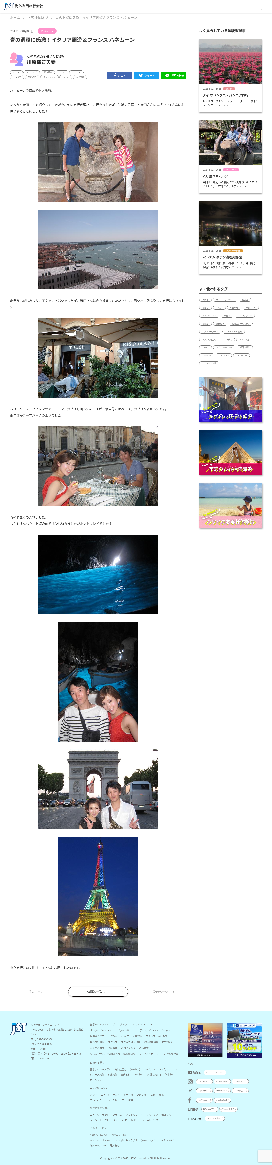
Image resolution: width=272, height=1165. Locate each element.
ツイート (149, 75)
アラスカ (128, 1094)
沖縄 (130, 1100)
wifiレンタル (168, 1140)
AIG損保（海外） (99, 1135)
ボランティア (97, 1080)
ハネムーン (149, 1069)
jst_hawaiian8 (221, 1081)
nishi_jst (239, 1081)
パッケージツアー (126, 1030)
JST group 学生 (209, 1109)
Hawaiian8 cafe (221, 1100)
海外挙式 (135, 1069)
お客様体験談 (151, 1042)
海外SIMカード (98, 1145)
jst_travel (203, 1081)
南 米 (133, 1120)
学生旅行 (170, 1074)
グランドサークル (99, 1120)
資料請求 (144, 1048)
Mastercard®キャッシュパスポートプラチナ (114, 1140)
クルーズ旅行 (97, 1074)
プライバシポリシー (149, 1054)
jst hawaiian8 (221, 1090)
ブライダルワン (121, 1024)
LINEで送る (177, 75)
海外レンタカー (149, 1140)
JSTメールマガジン (214, 1118)
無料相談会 (129, 1054)
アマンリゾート (134, 1114)
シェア (122, 75)
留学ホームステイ (99, 1024)
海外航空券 (121, 1069)
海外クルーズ (168, 1114)
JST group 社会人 (227, 1109)
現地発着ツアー (98, 1036)
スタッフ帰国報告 (130, 1042)
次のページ (160, 991)
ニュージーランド (110, 1094)
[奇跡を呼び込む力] (205, 1040)
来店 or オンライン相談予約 (105, 1054)
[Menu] (264, 5)
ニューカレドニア (114, 1100)
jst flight (203, 1090)
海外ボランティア (119, 1036)
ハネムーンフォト (168, 1069)
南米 (161, 1094)
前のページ (35, 991)
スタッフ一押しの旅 (156, 1036)
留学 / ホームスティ (100, 1069)
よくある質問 (97, 1048)
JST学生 (239, 1090)
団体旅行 (137, 1036)
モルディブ (96, 1100)
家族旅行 (112, 1074)
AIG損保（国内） (121, 1135)
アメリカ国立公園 (146, 1094)
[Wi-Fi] (244, 1040)
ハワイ (93, 1094)
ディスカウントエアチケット (155, 1030)
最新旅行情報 (97, 1042)
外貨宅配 (114, 1145)
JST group (203, 1100)
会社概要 (112, 1048)
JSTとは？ (167, 1042)
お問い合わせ (128, 1048)
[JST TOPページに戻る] (18, 1034)
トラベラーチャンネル (214, 1072)
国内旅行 (125, 1074)
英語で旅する (154, 1074)
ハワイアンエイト (142, 1024)
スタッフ (112, 1042)
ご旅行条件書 (171, 1054)
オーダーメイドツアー (102, 1030)
